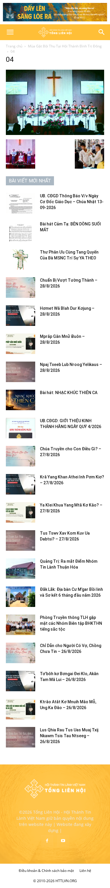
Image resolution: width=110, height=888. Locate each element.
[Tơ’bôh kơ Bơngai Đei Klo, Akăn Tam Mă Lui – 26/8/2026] (20, 681)
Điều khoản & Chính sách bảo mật (46, 870)
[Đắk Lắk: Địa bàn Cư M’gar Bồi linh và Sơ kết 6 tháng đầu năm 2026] (20, 596)
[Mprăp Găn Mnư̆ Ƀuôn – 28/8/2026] (20, 343)
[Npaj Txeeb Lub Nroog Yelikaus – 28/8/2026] (20, 372)
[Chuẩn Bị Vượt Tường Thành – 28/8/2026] (20, 287)
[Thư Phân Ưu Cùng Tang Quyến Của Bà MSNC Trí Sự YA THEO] (20, 259)
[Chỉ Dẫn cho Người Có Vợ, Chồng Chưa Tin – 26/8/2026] (20, 653)
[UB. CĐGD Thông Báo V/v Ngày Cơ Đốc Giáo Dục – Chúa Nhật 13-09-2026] (20, 203)
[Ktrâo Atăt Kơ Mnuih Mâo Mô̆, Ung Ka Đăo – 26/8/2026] (20, 709)
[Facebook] (47, 841)
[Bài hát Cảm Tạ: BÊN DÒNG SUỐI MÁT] (20, 231)
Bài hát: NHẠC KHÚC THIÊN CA (68, 392)
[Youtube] (63, 841)
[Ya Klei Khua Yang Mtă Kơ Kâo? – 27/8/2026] (20, 512)
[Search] (102, 32)
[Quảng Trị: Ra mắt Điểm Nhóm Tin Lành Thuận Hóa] (20, 568)
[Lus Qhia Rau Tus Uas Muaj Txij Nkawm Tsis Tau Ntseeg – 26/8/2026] (20, 737)
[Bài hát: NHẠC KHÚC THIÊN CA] (20, 400)
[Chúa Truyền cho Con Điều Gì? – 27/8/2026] (20, 456)
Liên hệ (85, 870)
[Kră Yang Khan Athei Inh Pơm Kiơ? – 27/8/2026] (20, 484)
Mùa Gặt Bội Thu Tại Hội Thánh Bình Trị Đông (65, 46)
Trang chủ (14, 46)
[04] (55, 133)
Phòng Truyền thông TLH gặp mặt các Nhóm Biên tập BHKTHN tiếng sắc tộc (71, 623)
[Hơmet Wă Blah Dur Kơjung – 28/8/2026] (20, 315)
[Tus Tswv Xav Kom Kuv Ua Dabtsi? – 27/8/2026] (20, 540)
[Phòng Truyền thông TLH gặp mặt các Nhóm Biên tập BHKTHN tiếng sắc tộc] (20, 625)
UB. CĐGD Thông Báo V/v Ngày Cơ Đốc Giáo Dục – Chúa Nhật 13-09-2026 (72, 202)
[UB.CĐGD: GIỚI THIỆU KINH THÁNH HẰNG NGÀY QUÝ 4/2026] (20, 428)
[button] (10, 32)
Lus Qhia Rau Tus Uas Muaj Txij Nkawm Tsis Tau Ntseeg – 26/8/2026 (69, 736)
